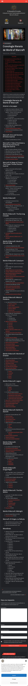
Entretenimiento (8, 43)
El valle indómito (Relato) (11, 348)
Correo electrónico (5, 630)
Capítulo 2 (10, 485)
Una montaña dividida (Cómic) (12, 403)
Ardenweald (11, 459)
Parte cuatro (11, 327)
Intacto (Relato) (9, 131)
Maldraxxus (10, 462)
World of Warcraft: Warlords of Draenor (14, 78)
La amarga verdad (9, 515)
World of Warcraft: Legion (11, 80)
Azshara (10, 424)
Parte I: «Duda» (11, 305)
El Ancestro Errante (14, 11)
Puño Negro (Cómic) (10, 363)
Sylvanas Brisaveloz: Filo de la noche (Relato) (15, 247)
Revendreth (10, 464)
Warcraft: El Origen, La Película (12, 89)
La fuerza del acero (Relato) (11, 337)
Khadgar (10, 388)
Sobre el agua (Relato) (10, 347)
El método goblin (11, 503)
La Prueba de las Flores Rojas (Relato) (13, 332)
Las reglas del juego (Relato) (11, 366)
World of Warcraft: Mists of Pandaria (13, 77)
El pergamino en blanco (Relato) (12, 345)
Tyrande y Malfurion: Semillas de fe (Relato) (15, 271)
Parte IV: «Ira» (11, 310)
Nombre (3, 624)
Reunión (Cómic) (9, 416)
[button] (26, 661)
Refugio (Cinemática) (10, 437)
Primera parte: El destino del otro (15, 393)
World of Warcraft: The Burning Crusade (14, 72)
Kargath (10, 371)
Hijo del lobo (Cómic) (10, 404)
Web (2, 635)
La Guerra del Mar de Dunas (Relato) (13, 128)
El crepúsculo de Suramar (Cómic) (13, 401)
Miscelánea (8, 91)
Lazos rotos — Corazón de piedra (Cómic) (14, 400)
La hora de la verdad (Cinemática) (12, 438)
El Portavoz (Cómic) (10, 417)
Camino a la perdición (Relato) (12, 159)
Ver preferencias (14, 682)
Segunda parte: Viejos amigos (14, 395)
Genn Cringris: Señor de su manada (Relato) (15, 155)
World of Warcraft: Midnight (12, 88)
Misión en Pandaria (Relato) (11, 321)
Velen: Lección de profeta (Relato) (13, 286)
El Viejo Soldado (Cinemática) (12, 435)
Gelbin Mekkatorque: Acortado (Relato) (14, 270)
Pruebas (10, 506)
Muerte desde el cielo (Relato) (12, 342)
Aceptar (14, 675)
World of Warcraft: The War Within (13, 86)
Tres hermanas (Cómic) (10, 419)
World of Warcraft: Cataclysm (12, 75)
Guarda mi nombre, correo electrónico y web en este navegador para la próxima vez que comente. (15, 641)
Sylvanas (10, 427)
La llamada (10, 501)
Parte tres (10, 326)
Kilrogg (9, 376)
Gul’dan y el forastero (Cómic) (12, 361)
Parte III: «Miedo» (12, 308)
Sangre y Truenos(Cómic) (11, 364)
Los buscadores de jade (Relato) (12, 350)
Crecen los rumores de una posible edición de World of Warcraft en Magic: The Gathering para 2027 (13, 657)
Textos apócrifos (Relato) (11, 368)
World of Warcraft (9, 71)
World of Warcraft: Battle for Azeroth (13, 81)
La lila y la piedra (11, 504)
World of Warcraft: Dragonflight (12, 85)
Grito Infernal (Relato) (10, 360)
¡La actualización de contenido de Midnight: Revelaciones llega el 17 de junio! (12, 592)
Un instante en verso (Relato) (12, 448)
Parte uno (10, 323)
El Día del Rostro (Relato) (11, 479)
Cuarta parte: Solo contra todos (15, 398)
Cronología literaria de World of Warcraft (12, 59)
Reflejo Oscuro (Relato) (11, 406)
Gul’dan (10, 387)
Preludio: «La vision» (12, 303)
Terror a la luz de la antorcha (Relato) (13, 450)
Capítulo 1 (10, 483)
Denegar (14, 679)
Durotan (10, 374)
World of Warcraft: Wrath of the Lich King (14, 74)
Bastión (10, 461)
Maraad (9, 377)
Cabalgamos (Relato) (10, 451)
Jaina (9, 425)
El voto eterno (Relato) (10, 480)
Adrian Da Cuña (6, 53)
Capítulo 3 (10, 487)
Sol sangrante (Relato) (10, 344)
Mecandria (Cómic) (9, 421)
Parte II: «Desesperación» (13, 307)
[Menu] (2, 1)
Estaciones (8, 507)
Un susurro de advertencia (14, 499)
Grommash (10, 372)
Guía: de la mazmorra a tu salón (17, 594)
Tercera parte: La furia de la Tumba (15, 396)
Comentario (4, 607)
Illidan (9, 390)
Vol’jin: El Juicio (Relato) (10, 185)
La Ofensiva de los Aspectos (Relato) (13, 294)
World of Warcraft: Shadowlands (12, 83)
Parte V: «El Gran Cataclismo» (14, 311)
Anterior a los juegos (10, 60)
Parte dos (10, 324)
